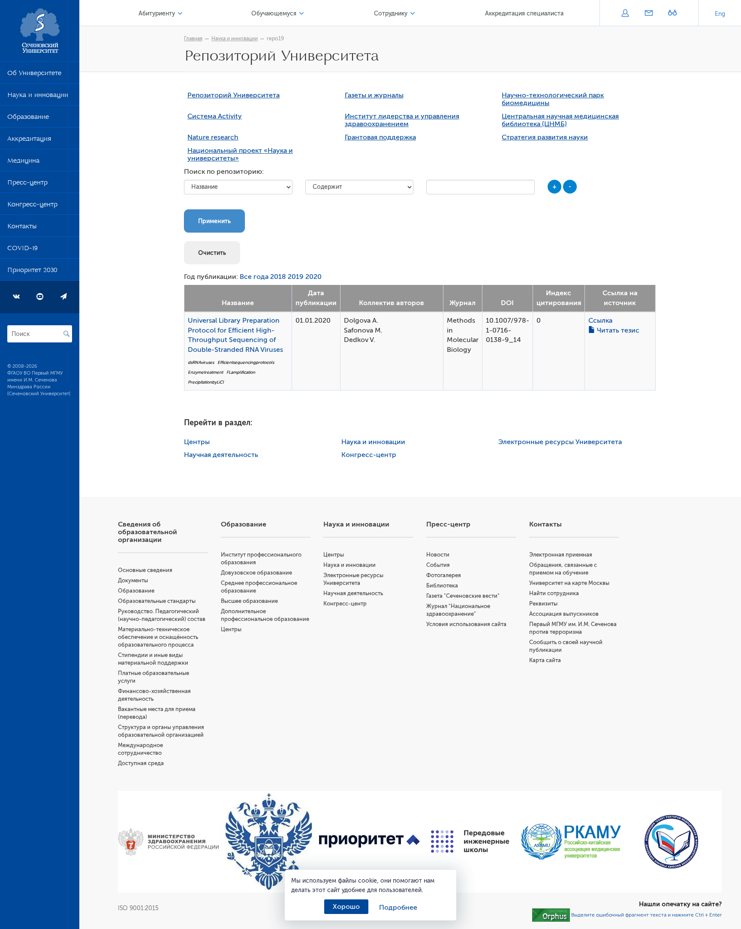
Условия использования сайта (466, 624)
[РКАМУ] (571, 841)
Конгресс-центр (32, 206)
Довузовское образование (256, 572)
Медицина (23, 162)
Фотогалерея (443, 575)
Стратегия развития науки (545, 137)
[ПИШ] (470, 841)
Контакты (21, 228)
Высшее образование (249, 601)
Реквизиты (543, 603)
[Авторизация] (625, 14)
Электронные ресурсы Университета (560, 442)
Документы (133, 580)
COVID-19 (22, 250)
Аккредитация (29, 140)
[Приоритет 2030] (369, 841)
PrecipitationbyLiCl (206, 382)
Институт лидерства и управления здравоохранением (402, 120)
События (438, 565)
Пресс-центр (27, 184)
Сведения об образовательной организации (147, 532)
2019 (296, 277)
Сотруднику (390, 13)
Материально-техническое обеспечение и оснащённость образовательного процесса (158, 637)
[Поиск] (66, 333)
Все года (254, 277)
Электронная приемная (560, 554)
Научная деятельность (221, 455)
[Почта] (649, 14)
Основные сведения (145, 570)
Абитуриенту (157, 13)
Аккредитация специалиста (524, 13)
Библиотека (442, 585)
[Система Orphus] (551, 914)
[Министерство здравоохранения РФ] (168, 842)
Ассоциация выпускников (564, 614)
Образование (28, 118)
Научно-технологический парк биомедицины (553, 99)
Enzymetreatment (205, 372)
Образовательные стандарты (157, 601)
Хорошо (346, 907)
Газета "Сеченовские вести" (463, 596)
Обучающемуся (273, 13)
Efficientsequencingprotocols (245, 362)
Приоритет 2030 (32, 272)
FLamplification (240, 372)
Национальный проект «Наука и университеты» (240, 154)
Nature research (212, 137)
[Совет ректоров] (671, 841)
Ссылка (600, 320)
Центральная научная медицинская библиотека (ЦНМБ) (560, 120)
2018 (278, 277)
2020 (313, 277)
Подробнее (398, 907)
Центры (197, 442)
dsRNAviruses (201, 362)
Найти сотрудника (554, 593)
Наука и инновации (37, 97)
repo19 (275, 39)
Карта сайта (545, 660)
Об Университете (34, 75)
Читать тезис (617, 330)
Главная (193, 39)
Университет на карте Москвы (569, 583)
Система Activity (214, 116)
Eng (720, 14)
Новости (437, 554)
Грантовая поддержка (380, 137)
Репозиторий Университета (233, 95)
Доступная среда (141, 763)
